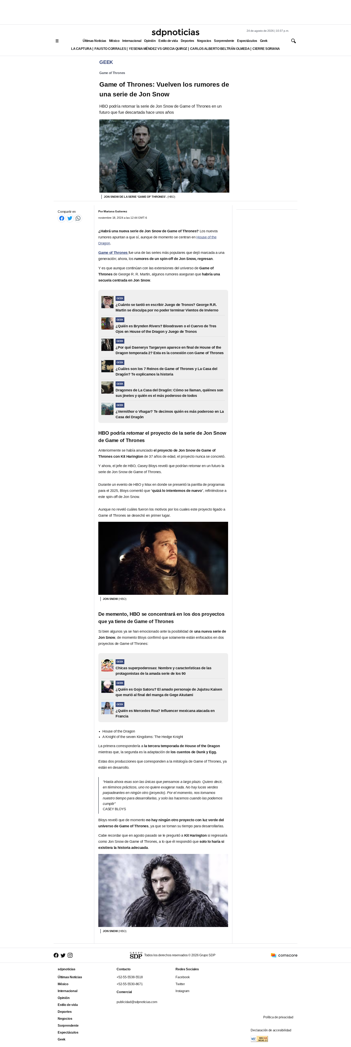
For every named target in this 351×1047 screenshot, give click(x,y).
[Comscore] (284, 955)
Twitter (180, 984)
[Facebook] (62, 218)
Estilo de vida (168, 41)
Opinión (150, 41)
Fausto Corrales (110, 48)
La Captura (81, 48)
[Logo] (175, 33)
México (114, 41)
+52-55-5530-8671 (130, 984)
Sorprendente (224, 41)
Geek (264, 41)
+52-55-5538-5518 (130, 977)
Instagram (182, 991)
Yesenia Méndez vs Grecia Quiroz (158, 48)
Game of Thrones (112, 73)
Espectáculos (247, 41)
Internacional (131, 41)
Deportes (187, 41)
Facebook (183, 977)
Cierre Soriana (266, 48)
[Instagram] (70, 955)
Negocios (204, 41)
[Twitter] (70, 218)
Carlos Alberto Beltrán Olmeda (220, 48)
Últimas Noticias (94, 41)
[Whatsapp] (78, 218)
